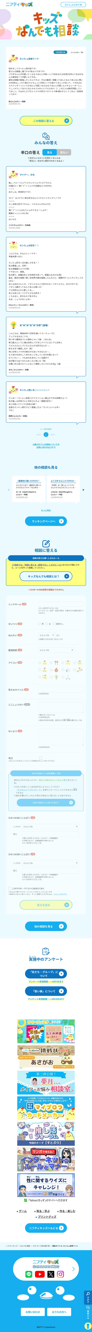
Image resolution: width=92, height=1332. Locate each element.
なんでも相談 (25, 1246)
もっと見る (46, 510)
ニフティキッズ (12, 1246)
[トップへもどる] (88, 1326)
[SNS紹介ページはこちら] (46, 1269)
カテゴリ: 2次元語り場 (41, 1246)
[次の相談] (83, 490)
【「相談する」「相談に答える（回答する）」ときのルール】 (37, 564)
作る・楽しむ (67, 1211)
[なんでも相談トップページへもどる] (46, 24)
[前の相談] (8, 490)
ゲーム (23, 1211)
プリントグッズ (47, 1216)
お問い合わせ (33, 1312)
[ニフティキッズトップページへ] (19, 4)
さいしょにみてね (73, 4)
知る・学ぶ (43, 1211)
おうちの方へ (59, 1312)
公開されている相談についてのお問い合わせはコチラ (46, 446)
